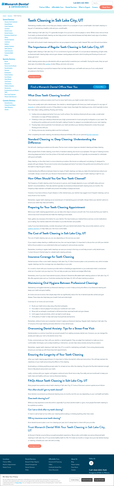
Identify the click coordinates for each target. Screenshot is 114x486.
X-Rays (6, 55)
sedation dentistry (33, 229)
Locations (6, 459)
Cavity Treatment (9, 26)
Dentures (7, 70)
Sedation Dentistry (9, 46)
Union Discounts (53, 470)
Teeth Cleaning (8, 48)
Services (10, 16)
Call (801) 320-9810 (81, 3)
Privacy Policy (18, 482)
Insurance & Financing (55, 462)
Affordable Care (57, 7)
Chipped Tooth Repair (10, 105)
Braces (6, 61)
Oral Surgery (8, 81)
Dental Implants (9, 68)
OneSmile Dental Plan (55, 467)
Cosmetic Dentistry (9, 100)
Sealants (7, 44)
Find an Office (44, 7)
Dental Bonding (9, 103)
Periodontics (8, 88)
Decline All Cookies (87, 480)
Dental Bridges (8, 24)
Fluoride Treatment (9, 39)
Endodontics (8, 72)
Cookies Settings (75, 480)
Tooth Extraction (9, 51)
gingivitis (31, 107)
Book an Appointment (9, 464)
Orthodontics (8, 83)
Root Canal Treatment (10, 94)
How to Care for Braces (10, 66)
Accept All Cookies (99, 480)
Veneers (7, 109)
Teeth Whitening (9, 107)
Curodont (7, 28)
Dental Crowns (8, 31)
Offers (50, 464)
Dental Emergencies (31, 464)
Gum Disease (8, 77)
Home (4, 16)
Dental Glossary (30, 467)
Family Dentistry (9, 75)
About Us (74, 459)
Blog (72, 462)
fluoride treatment (92, 135)
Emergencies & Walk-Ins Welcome (99, 473)
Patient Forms (7, 467)
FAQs (27, 470)
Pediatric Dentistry (9, 86)
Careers (95, 7)
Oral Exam (7, 42)
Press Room (74, 467)
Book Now (106, 7)
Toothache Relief (9, 53)
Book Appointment (34, 77)
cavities (47, 64)
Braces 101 (7, 63)
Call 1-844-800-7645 (98, 470)
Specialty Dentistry (9, 59)
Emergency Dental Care (11, 35)
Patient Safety (75, 464)
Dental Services (71, 7)
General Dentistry (8, 19)
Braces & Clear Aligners (32, 462)
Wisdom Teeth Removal (10, 96)
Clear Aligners (8, 79)
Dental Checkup (9, 33)
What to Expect (84, 7)
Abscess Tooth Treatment (11, 22)
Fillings (6, 37)
